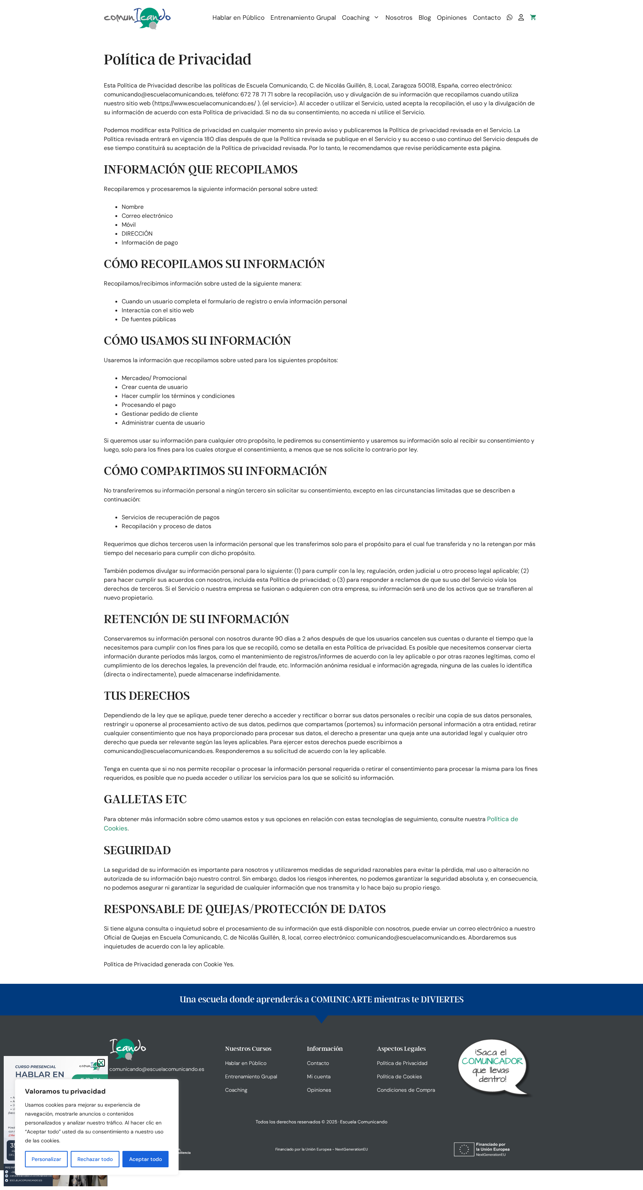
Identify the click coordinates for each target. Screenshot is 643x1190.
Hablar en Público (238, 17)
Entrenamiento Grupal (303, 17)
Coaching (356, 17)
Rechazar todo (95, 1159)
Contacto (487, 17)
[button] (101, 1063)
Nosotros (399, 17)
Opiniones (452, 17)
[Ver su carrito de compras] (533, 17)
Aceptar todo (145, 1159)
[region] (97, 1127)
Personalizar (46, 1159)
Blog (425, 17)
